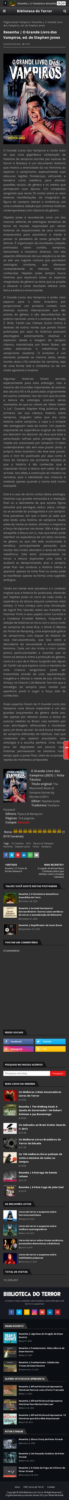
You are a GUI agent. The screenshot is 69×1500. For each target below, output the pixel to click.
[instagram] (18, 1049)
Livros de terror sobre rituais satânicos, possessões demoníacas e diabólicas (41, 1242)
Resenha (8, 846)
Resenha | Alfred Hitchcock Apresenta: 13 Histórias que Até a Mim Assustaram (42, 1417)
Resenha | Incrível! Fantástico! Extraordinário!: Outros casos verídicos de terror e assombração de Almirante (41, 911)
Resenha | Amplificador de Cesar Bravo (40, 925)
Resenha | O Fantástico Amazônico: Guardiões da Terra (39, 895)
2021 (28, 843)
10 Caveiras (17, 843)
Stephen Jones (22, 846)
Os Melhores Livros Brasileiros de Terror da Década (40, 1141)
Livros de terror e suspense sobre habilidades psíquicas (37, 1256)
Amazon (24, 822)
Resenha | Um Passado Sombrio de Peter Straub (41, 1455)
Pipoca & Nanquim (43, 843)
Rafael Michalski (13, 44)
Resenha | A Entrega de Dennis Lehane (38, 1174)
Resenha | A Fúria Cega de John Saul (41, 1187)
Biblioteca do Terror (34, 11)
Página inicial (10, 22)
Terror (35, 846)
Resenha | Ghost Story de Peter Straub (41, 1439)
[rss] (50, 1049)
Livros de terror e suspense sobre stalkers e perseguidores (37, 1228)
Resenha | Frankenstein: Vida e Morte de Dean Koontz (41, 1350)
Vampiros (24, 22)
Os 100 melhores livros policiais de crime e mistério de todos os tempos (40, 1157)
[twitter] (50, 1041)
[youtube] (42, 1312)
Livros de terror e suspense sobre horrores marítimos (37, 1213)
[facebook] (18, 1041)
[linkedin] (50, 1312)
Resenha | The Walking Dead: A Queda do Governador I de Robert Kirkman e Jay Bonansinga (40, 1110)
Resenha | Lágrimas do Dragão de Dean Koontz (41, 1335)
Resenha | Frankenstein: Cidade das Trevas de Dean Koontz (39, 1364)
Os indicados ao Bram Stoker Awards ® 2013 (42, 1126)
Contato (51, 1487)
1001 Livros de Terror (33, 1487)
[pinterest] (57, 1312)
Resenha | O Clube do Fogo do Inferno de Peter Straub (42, 1469)
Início (17, 1487)
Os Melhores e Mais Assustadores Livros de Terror (40, 1093)
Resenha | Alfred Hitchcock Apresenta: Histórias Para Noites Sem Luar (41, 1402)
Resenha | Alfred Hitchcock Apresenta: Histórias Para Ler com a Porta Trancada (41, 1388)
